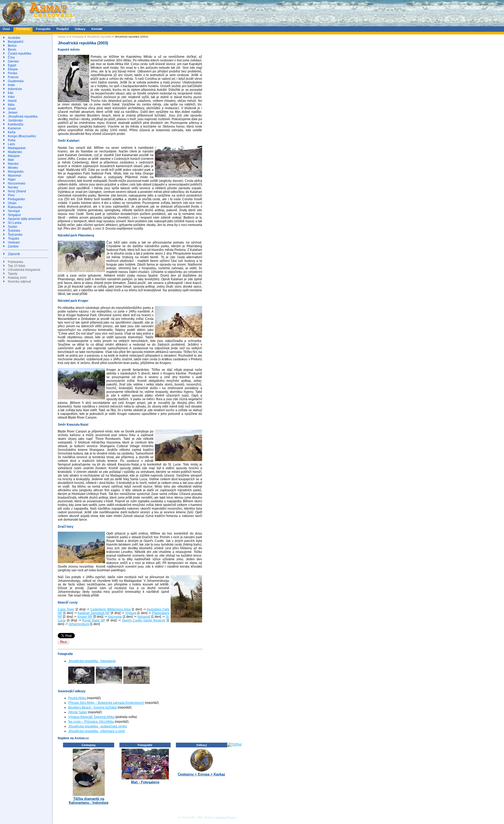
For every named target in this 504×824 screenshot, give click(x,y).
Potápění (62, 28)
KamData (221, 817)
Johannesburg (79, 624)
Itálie (11, 105)
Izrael (12, 108)
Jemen (13, 112)
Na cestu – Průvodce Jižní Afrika (91, 721)
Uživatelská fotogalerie (24, 270)
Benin (12, 49)
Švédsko (14, 231)
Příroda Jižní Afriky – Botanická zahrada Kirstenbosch (106, 703)
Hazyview (115, 617)
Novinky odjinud (19, 281)
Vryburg (130, 613)
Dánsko (13, 61)
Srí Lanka (15, 223)
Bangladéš (15, 42)
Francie (13, 77)
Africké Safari (77, 712)
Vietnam (14, 242)
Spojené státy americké (24, 219)
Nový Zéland (17, 191)
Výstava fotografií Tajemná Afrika (91, 717)
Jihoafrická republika (23, 116)
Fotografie (43, 28)
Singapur (14, 215)
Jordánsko (15, 120)
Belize (12, 45)
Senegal (14, 211)
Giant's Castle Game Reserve (144, 620)
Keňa (11, 132)
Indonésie (15, 89)
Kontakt (96, 28)
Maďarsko (15, 152)
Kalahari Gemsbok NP (94, 613)
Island (12, 101)
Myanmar (14, 175)
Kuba (11, 140)
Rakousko (15, 207)
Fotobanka (15, 262)
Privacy (231, 817)
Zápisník (14, 254)
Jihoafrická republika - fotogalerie (92, 661)
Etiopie (13, 69)
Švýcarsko (15, 234)
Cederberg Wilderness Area (110, 609)
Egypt (12, 65)
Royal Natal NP (93, 620)
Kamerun (14, 128)
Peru (11, 195)
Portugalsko (16, 199)
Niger (12, 179)
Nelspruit (143, 617)
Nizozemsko (16, 183)
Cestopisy (23, 28)
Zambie (13, 246)
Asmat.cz (63, 36)
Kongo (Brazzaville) (22, 136)
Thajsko (13, 238)
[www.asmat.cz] (37, 25)
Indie (11, 85)
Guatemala (16, 81)
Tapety (12, 274)
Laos (11, 144)
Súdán (12, 227)
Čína (11, 57)
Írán (10, 93)
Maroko (13, 164)
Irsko (11, 97)
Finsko (12, 73)
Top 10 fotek (16, 266)
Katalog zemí (17, 277)
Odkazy (80, 28)
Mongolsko (16, 171)
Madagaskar (17, 148)
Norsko (13, 187)
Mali (11, 160)
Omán (12, 203)
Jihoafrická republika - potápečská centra (97, 726)
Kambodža (15, 124)
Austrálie (14, 38)
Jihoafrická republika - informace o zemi (96, 731)
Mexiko (13, 168)
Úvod (6, 28)
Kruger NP (84, 617)
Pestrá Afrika (77, 698)
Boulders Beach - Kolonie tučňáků (92, 707)
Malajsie (14, 156)
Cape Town (66, 609)
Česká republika (19, 53)
